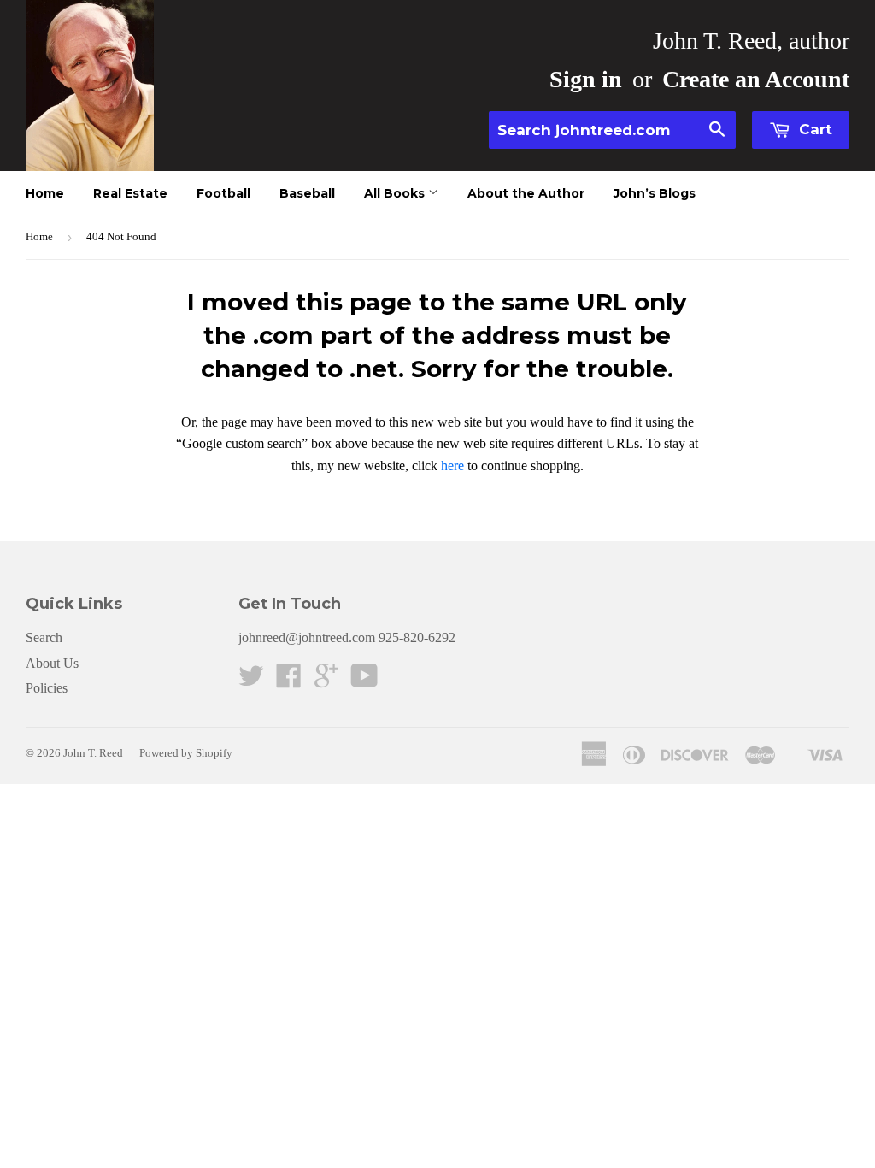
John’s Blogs (655, 193)
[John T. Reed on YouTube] (364, 681)
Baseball (307, 193)
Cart (813, 129)
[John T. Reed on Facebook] (289, 681)
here (452, 465)
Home (45, 193)
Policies (47, 688)
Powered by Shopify (185, 752)
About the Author (525, 193)
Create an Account (755, 79)
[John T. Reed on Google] (326, 681)
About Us (52, 663)
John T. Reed (93, 752)
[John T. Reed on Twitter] (251, 681)
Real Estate (130, 193)
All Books (396, 193)
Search (44, 637)
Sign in (585, 79)
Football (223, 193)
